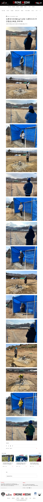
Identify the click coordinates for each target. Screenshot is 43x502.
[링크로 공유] (12, 445)
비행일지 (22, 10)
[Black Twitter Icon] (27, 487)
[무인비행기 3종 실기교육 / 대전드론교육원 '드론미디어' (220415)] (21, 458)
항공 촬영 (12, 10)
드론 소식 (32, 10)
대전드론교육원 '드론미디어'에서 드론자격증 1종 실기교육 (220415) (35, 464)
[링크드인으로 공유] (10, 445)
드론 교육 (8, 10)
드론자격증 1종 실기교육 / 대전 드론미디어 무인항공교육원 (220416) (8, 464)
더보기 (36, 10)
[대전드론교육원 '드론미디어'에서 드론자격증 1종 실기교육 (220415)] (35, 458)
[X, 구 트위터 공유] (8, 445)
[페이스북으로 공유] (6, 445)
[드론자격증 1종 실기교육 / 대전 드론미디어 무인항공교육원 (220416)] (8, 458)
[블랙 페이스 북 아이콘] (26, 487)
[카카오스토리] (23, 487)
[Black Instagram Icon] (24, 487)
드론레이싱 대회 (17, 10)
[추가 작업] (36, 16)
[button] (40, 10)
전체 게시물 (3, 10)
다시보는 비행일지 (27, 10)
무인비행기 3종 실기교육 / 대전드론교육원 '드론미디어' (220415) (21, 464)
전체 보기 (40, 453)
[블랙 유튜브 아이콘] (29, 487)
